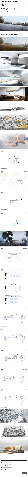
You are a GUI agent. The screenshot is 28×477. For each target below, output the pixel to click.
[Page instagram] (6, 469)
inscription (24, 473)
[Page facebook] (2, 469)
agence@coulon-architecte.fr (6, 467)
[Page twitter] (4, 469)
